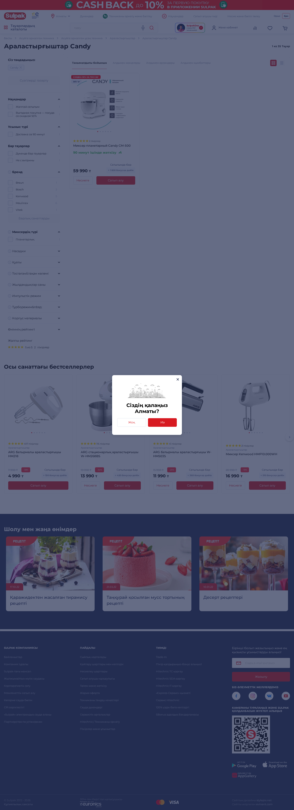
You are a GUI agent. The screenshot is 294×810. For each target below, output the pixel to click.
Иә (162, 422)
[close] (178, 379)
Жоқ (131, 422)
